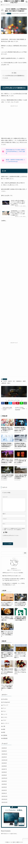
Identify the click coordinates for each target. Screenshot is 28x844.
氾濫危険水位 (19, 381)
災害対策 (5, 735)
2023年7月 (4, 769)
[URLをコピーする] (25, 403)
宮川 (14, 381)
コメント (5, 496)
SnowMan (5, 699)
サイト (4, 523)
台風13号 (10, 381)
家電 (4, 729)
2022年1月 (4, 793)
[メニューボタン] (1, 2)
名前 (4, 513)
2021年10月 (4, 802)
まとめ (6, 78)
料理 (4, 732)
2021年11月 (4, 799)
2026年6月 (4, 748)
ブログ (4, 720)
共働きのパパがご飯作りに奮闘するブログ (14, 1)
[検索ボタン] (26, 2)
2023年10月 (4, 760)
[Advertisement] (14, 121)
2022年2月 (4, 790)
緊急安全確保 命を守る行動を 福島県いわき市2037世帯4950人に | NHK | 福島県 (16, 151)
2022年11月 (4, 778)
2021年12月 (4, 796)
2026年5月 (4, 751)
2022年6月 (4, 784)
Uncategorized (6, 702)
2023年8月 (4, 766)
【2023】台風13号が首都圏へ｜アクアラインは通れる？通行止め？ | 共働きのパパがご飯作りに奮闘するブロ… (18, 202)
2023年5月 (4, 775)
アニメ (4, 708)
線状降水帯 (4, 383)
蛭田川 (8, 383)
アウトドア (5, 705)
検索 (25, 553)
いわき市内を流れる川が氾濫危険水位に (14, 75)
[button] (3, 403)
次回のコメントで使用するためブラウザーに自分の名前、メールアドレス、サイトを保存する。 (14, 529)
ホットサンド (6, 723)
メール (4, 518)
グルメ (4, 711)
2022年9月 (4, 781)
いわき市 (5, 381)
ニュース (9, 13)
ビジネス (5, 717)
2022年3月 (4, 787)
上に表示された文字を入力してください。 (11, 535)
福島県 (24, 381)
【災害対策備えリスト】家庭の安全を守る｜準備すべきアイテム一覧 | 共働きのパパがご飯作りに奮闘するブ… (17, 213)
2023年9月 (4, 763)
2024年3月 (4, 757)
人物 (4, 726)
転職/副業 (5, 738)
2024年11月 (4, 754)
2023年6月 (4, 772)
